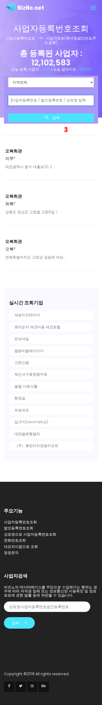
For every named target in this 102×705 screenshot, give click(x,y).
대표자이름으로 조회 (21, 546)
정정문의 (11, 552)
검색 (55, 117)
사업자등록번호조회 (20, 522)
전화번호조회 (15, 540)
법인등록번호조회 (18, 528)
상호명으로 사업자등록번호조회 (30, 534)
